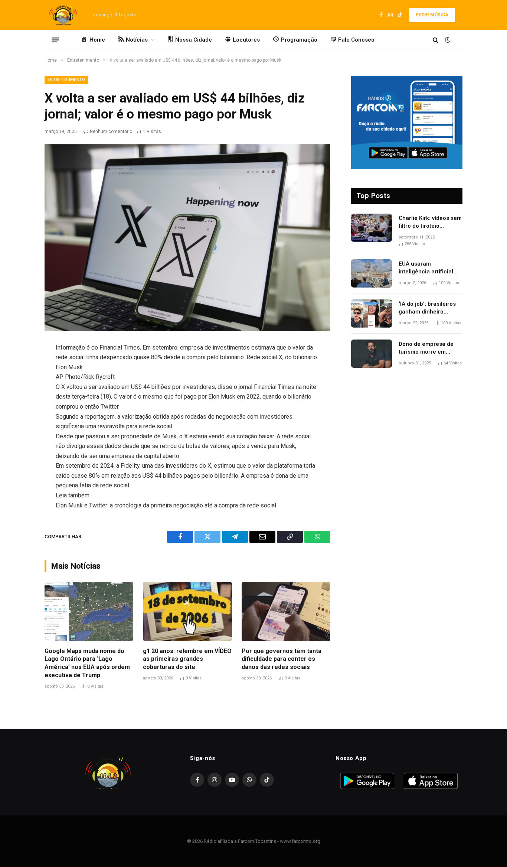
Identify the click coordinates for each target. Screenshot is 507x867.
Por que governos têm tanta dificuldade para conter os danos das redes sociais (281, 659)
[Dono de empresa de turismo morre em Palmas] (371, 354)
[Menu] (55, 39)
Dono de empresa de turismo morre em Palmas (426, 348)
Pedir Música (432, 14)
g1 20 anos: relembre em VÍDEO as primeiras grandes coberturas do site (187, 659)
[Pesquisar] (435, 40)
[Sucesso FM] (63, 15)
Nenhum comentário (111, 131)
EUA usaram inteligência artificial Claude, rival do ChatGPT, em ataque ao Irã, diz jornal (430, 268)
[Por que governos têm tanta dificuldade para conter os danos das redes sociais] (286, 611)
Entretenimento (66, 79)
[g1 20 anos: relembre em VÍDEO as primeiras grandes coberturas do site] (187, 611)
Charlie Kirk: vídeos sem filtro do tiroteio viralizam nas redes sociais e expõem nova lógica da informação (430, 222)
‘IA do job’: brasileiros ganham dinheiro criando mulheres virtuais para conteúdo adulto (428, 308)
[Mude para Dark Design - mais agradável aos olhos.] (447, 40)
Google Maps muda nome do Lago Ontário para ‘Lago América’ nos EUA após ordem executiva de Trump (87, 663)
